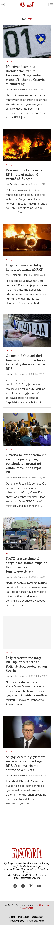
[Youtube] (38, 886)
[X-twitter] (31, 886)
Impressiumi (23, 917)
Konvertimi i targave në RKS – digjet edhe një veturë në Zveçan (24, 174)
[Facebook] (15, 886)
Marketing (37, 917)
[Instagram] (23, 886)
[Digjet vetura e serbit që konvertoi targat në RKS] (27, 240)
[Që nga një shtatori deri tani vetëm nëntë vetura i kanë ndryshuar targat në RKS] (27, 330)
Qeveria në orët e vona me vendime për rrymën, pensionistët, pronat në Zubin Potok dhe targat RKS (26, 463)
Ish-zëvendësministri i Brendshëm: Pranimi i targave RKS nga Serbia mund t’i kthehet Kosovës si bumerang (25, 75)
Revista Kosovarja (18, 89)
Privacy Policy (17, 921)
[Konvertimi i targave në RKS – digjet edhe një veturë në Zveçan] (27, 145)
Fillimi (12, 917)
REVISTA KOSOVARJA (34, 906)
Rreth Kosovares (35, 921)
